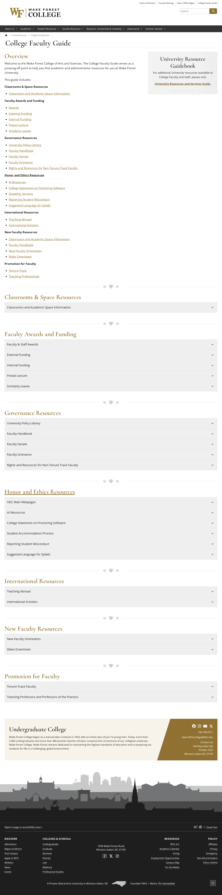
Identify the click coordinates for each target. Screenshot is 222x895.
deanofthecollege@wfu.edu (197, 737)
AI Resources (17, 182)
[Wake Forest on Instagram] (117, 856)
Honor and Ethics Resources (24, 175)
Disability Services (21, 194)
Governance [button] (133, 28)
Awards (14, 108)
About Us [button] (9, 28)
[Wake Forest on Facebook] (105, 856)
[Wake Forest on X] (111, 856)
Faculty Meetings (166, 3)
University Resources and (172, 84)
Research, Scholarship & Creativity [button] (104, 28)
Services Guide (200, 84)
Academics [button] (25, 28)
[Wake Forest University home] (111, 840)
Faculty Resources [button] (71, 28)
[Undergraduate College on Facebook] (194, 726)
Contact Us (206, 742)
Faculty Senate (19, 156)
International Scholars (24, 225)
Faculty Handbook (21, 151)
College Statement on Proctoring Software (37, 188)
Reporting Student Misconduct (29, 200)
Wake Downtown (20, 257)
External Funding (20, 114)
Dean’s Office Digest (186, 3)
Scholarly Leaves (20, 131)
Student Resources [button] (46, 28)
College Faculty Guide (207, 3)
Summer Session (153, 28)
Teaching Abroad (20, 219)
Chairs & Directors (147, 3)
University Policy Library (25, 145)
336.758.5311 (205, 732)
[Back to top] (213, 883)
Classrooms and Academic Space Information (39, 94)
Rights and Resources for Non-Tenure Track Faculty (43, 168)
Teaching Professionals (24, 276)
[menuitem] (8, 35)
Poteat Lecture (19, 125)
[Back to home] (6, 35)
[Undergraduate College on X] (211, 726)
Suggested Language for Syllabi (30, 205)
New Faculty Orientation (25, 251)
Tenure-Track (18, 271)
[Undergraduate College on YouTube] (205, 726)
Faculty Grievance (21, 162)
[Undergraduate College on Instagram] (199, 726)
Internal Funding (20, 119)
